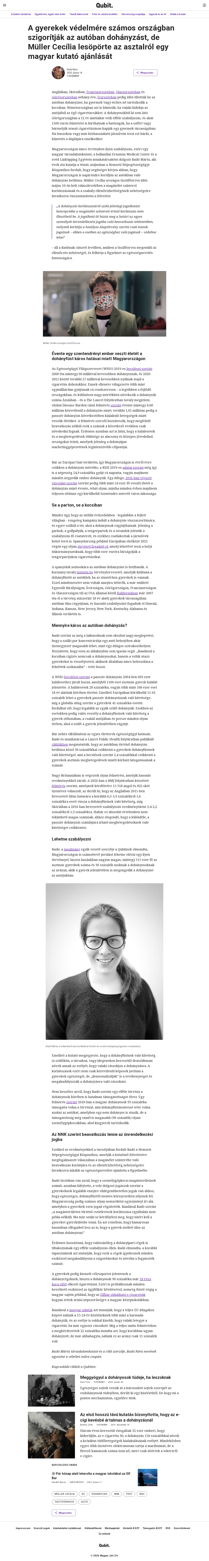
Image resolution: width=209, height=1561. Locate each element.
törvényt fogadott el (93, 546)
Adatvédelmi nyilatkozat (67, 1528)
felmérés (58, 786)
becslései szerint (139, 368)
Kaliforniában (127, 593)
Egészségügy (77, 1482)
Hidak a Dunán (178, 14)
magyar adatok (81, 1310)
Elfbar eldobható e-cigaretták (122, 1294)
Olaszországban (128, 92)
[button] (65, 1494)
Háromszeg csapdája (133, 14)
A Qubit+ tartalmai (21, 14)
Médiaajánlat (112, 1528)
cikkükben (60, 744)
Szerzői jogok (42, 1528)
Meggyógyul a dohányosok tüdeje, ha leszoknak (125, 1377)
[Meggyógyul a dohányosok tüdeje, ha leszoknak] (51, 1391)
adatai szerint (133, 467)
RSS (168, 1528)
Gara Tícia (85, 1382)
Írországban (107, 97)
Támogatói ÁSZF (152, 1528)
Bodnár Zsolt (86, 1425)
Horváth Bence (59, 1482)
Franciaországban (100, 92)
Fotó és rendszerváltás (105, 14)
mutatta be (85, 572)
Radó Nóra (72, 69)
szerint (116, 405)
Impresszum (23, 1528)
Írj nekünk (104, 1533)
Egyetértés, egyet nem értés (50, 14)
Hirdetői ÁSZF (131, 1528)
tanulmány (72, 849)
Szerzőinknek (182, 1528)
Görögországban (64, 97)
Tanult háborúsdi (79, 14)
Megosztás (146, 72)
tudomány (73, 76)
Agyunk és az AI (157, 14)
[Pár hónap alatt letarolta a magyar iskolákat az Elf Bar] (147, 1477)
